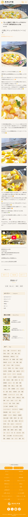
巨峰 (9, 388)
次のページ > (22, 274)
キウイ (16, 406)
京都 (9, 421)
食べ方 (19, 350)
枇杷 (17, 385)
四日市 (15, 418)
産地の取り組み (6, 356)
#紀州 (21, 286)
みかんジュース (7, 299)
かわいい (9, 382)
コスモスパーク (18, 423)
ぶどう (18, 412)
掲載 (12, 379)
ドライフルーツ (13, 350)
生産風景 (5, 415)
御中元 (16, 429)
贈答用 (12, 429)
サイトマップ (21, 499)
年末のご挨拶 (5, 418)
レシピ (16, 400)
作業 (9, 385)
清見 (20, 400)
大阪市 (18, 403)
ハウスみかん (17, 365)
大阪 (10, 403)
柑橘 (4, 400)
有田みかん (6, 301)
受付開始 (9, 371)
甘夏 (7, 391)
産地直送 (8, 438)
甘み (12, 438)
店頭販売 (19, 415)
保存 (16, 353)
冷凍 (10, 412)
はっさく (9, 362)
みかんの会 (19, 432)
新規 (12, 421)
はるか (12, 400)
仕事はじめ (18, 397)
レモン (18, 388)
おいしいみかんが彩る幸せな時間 (9, 261)
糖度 (20, 438)
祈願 (23, 397)
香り (23, 438)
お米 (19, 391)
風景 (17, 382)
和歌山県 (5, 362)
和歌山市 (14, 415)
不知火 (4, 353)
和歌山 (5, 269)
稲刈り (10, 391)
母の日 (4, 374)
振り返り (8, 379)
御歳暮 (20, 429)
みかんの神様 (15, 426)
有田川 (13, 397)
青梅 (20, 382)
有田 (4, 379)
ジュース (9, 374)
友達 (20, 362)
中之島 (13, 403)
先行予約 (5, 371)
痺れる (17, 368)
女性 (23, 432)
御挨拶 (21, 426)
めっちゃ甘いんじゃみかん (18, 435)
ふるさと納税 (9, 435)
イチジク (9, 415)
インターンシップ (11, 394)
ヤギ (17, 356)
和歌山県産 (5, 412)
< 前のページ (5, 274)
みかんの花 (19, 374)
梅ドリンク (21, 421)
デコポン (8, 365)
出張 (21, 418)
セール (17, 394)
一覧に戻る (14, 274)
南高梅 (13, 359)
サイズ (16, 438)
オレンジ (8, 432)
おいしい (8, 269)
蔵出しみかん (5, 359)
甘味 (12, 353)
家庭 (4, 438)
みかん (4, 350)
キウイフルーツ (15, 409)
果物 (8, 429)
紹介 (19, 353)
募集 (17, 362)
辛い (13, 368)
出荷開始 (5, 385)
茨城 (21, 394)
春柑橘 (4, 429)
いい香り (5, 377)
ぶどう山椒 (5, 406)
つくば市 (5, 397)
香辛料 (9, 368)
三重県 (11, 418)
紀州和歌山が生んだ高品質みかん (9, 258)
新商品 (16, 421)
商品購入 (21, 409)
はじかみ (21, 368)
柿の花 (16, 379)
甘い (22, 379)
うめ (4, 432)
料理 (12, 365)
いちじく (14, 412)
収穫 (20, 385)
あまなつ (12, 423)
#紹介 (17, 286)
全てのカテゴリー (7, 296)
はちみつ (22, 388)
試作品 (21, 359)
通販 (8, 350)
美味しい (13, 385)
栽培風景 (5, 382)
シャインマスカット (7, 409)
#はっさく (12, 286)
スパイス (5, 368)
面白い (9, 353)
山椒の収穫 (11, 406)
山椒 (14, 371)
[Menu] (25, 2)
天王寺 (4, 423)
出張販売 (14, 377)
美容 (4, 435)
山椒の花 (18, 371)
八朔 (14, 362)
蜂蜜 (22, 391)
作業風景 (5, 394)
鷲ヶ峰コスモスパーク (7, 426)
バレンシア (5, 403)
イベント (9, 377)
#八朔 (6, 286)
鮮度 (5, 308)
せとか (8, 400)
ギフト (22, 371)
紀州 (17, 359)
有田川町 (15, 391)
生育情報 (13, 388)
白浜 (8, 423)
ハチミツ (14, 374)
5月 (13, 382)
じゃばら (5, 421)
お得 (4, 365)
